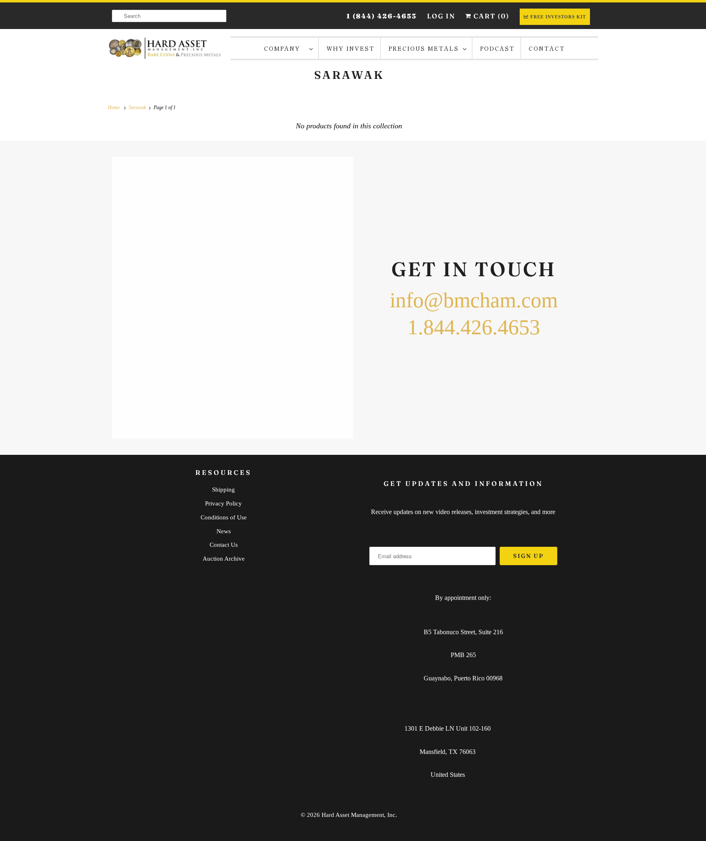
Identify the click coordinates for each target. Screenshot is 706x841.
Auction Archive (224, 558)
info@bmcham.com (474, 300)
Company (284, 48)
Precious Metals (424, 48)
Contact (547, 48)
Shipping (223, 489)
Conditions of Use (224, 517)
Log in (441, 16)
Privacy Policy (223, 503)
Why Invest (350, 48)
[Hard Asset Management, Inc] (165, 48)
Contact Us (224, 544)
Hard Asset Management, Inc (358, 815)
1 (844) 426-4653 (381, 16)
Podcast (497, 48)
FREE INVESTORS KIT (558, 16)
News (224, 531)
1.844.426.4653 (473, 327)
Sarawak (349, 75)
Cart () (490, 16)
